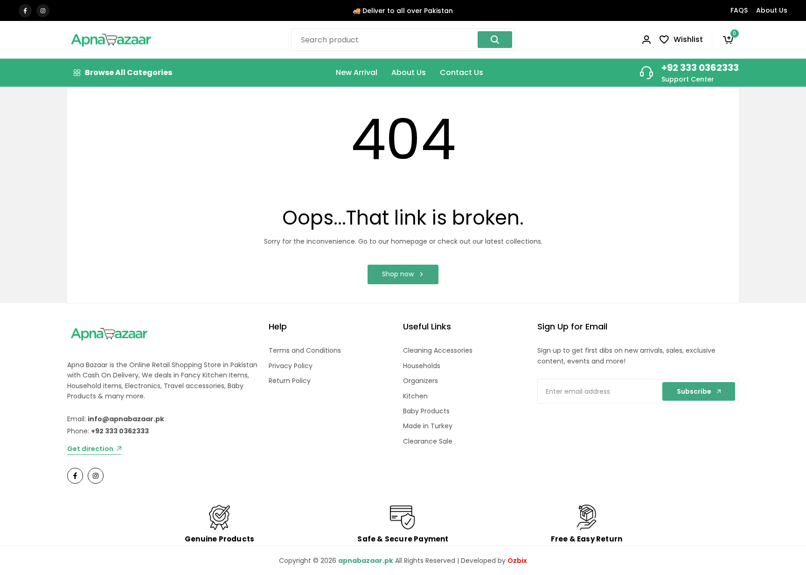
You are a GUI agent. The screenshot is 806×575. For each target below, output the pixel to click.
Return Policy (290, 380)
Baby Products (426, 411)
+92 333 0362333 (700, 67)
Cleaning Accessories (437, 350)
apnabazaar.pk (365, 560)
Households (421, 365)
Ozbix (517, 560)
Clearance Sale (427, 441)
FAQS (739, 10)
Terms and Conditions (305, 350)
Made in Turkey (427, 426)
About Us (771, 10)
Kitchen (415, 396)
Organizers (420, 380)
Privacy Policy (291, 365)
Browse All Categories (128, 72)
